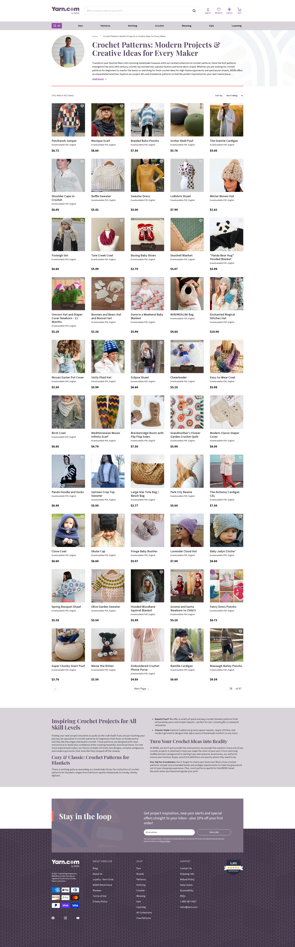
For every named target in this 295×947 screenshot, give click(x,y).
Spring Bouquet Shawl (66, 607)
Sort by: (219, 95)
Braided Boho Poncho (145, 141)
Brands (140, 874)
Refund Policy (187, 879)
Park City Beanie (181, 492)
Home (95, 36)
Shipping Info (187, 874)
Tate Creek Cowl (102, 255)
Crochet (159, 25)
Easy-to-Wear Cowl (222, 377)
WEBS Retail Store (102, 885)
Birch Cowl (59, 433)
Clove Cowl (59, 551)
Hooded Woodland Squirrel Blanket (143, 608)
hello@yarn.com (188, 907)
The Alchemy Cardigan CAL (225, 494)
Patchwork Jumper (64, 141)
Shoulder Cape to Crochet (63, 198)
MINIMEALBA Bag (182, 314)
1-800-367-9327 (188, 901)
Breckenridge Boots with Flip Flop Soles (147, 435)
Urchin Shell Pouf (181, 141)
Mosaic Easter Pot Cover (68, 377)
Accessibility (186, 890)
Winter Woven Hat (222, 196)
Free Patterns (143, 918)
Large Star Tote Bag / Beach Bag (145, 494)
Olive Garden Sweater (105, 607)
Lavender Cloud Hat (183, 551)
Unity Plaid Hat (101, 377)
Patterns (105, 25)
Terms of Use (99, 896)
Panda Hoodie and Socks (68, 492)
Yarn (80, 25)
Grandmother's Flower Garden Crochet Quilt (185, 435)
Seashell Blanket (181, 255)
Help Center (186, 885)
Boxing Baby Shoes (143, 255)
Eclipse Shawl (140, 377)
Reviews (97, 890)
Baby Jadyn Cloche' (223, 551)
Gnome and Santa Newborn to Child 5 (183, 608)
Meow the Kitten (102, 666)
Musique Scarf (100, 141)
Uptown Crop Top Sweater (103, 494)
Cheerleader (178, 377)
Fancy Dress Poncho (223, 607)
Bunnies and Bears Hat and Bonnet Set (106, 316)
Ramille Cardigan (181, 666)
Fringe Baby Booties (144, 551)
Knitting (132, 25)
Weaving (186, 25)
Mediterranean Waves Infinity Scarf (105, 435)
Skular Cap (98, 551)
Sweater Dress (140, 196)
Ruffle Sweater (101, 196)
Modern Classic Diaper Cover (224, 435)
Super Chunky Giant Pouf (68, 666)
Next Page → (141, 689)
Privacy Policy (165, 841)
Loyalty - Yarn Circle (103, 879)
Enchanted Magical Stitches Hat (222, 316)
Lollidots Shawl (180, 196)
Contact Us (186, 868)
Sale (211, 25)
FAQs (182, 896)
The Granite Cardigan (224, 141)
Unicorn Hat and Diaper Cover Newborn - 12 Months (67, 318)
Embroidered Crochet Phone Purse (145, 668)
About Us (97, 874)
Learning (237, 25)
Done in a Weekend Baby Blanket (147, 316)
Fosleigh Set (60, 255)
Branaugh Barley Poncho (226, 666)
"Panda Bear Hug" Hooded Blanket (222, 257)
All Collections (144, 912)
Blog (95, 868)
